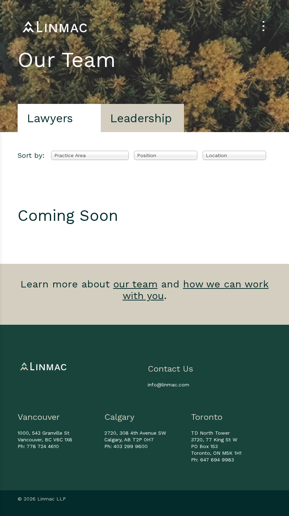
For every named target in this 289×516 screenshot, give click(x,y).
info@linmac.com (168, 384)
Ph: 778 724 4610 (38, 446)
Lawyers (50, 118)
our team (135, 284)
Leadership (141, 118)
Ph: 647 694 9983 (212, 459)
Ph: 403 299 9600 (126, 446)
